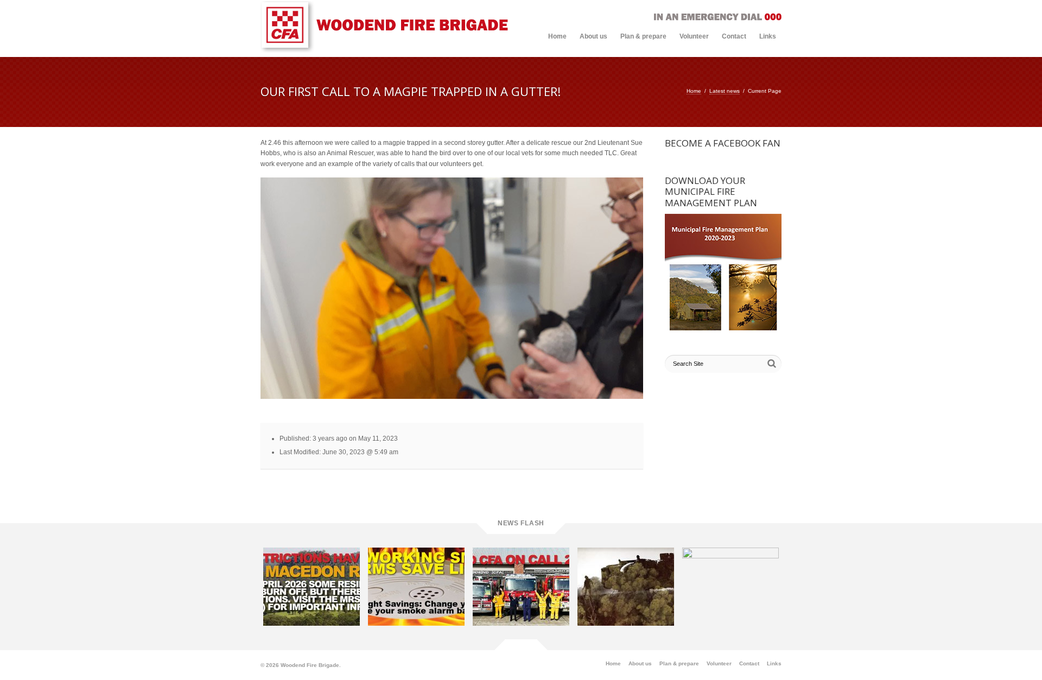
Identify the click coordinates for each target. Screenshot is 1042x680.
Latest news (724, 91)
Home (557, 36)
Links (767, 36)
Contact (734, 36)
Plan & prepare (643, 36)
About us (593, 36)
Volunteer (694, 36)
